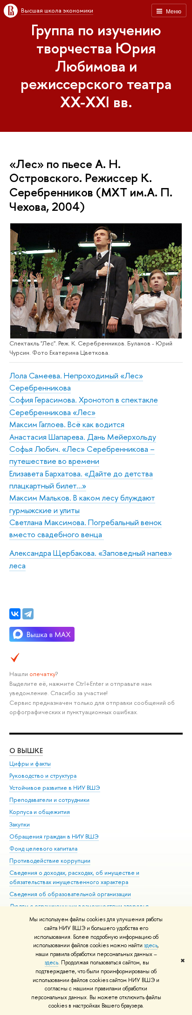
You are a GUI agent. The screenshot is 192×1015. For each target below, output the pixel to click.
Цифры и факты (30, 764)
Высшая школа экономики (57, 10)
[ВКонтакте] (15, 613)
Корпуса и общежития (39, 812)
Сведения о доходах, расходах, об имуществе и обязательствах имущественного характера (74, 877)
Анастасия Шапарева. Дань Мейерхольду (82, 436)
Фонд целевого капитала (43, 848)
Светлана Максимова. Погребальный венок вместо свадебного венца (85, 528)
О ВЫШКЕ (26, 750)
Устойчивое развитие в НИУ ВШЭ (54, 788)
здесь (151, 945)
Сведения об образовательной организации (70, 894)
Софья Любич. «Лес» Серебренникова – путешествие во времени (82, 454)
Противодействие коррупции (49, 861)
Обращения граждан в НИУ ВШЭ (54, 836)
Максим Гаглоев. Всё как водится (66, 424)
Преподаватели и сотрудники (49, 800)
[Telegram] (28, 613)
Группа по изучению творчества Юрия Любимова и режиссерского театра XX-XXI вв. (96, 66)
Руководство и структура (42, 776)
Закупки (19, 824)
